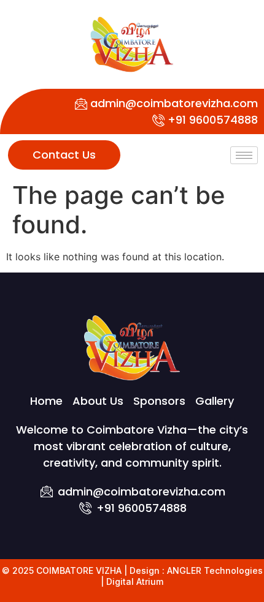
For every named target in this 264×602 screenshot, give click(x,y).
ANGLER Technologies (215, 570)
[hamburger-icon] (244, 155)
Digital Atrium (134, 581)
